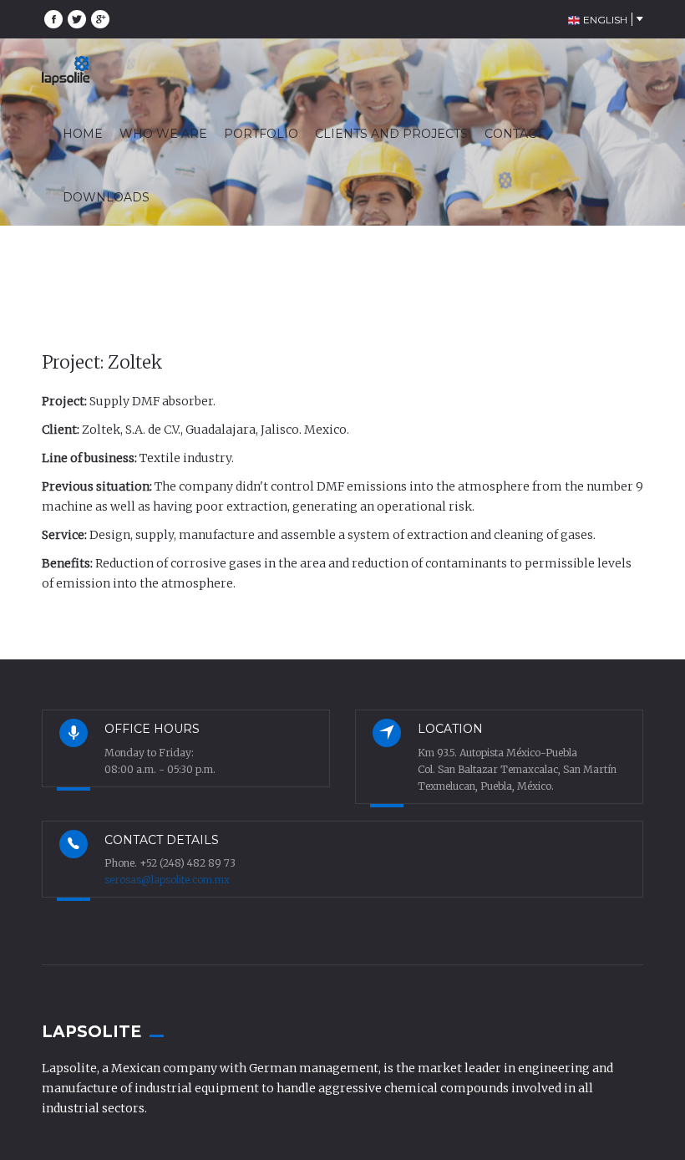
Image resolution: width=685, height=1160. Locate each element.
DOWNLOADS (106, 197)
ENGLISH (604, 19)
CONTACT (514, 133)
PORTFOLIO (261, 133)
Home (495, 266)
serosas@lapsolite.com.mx (167, 879)
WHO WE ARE (163, 133)
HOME (83, 133)
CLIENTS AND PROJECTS (391, 133)
